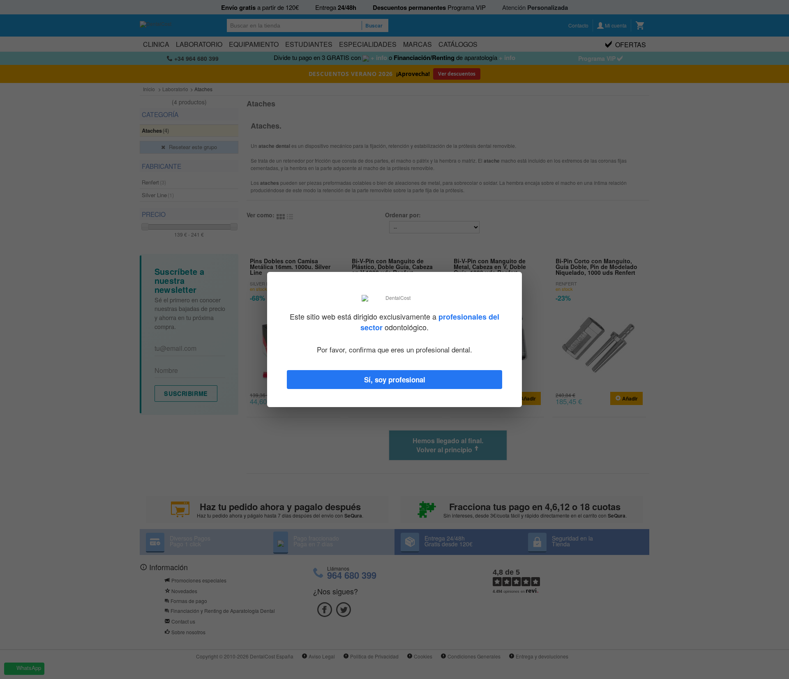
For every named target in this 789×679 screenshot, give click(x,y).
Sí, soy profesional (394, 379)
